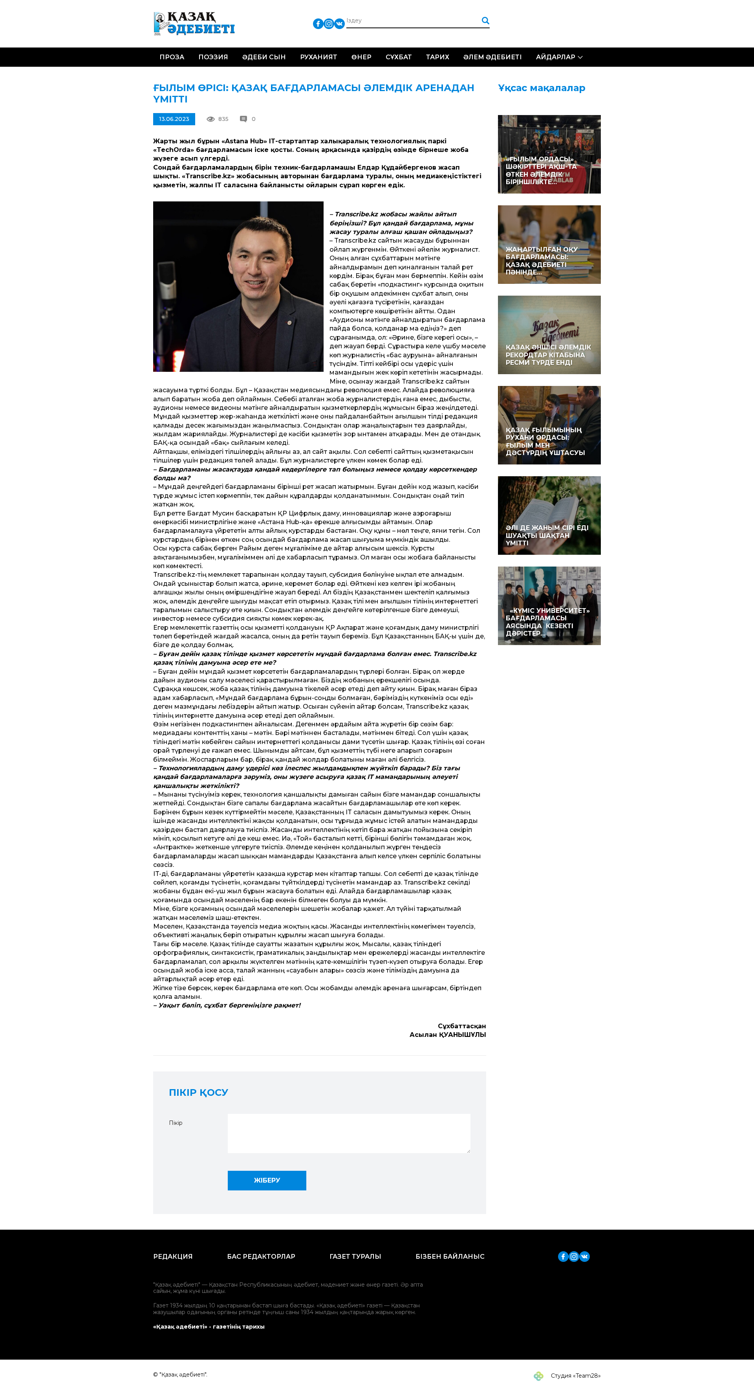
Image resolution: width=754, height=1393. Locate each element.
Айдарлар (555, 57)
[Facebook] (318, 23)
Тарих (437, 57)
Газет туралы (355, 1256)
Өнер (361, 57)
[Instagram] (329, 23)
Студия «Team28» (575, 1375)
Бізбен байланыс (450, 1256)
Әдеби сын (264, 57)
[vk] (339, 23)
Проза (171, 57)
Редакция (173, 1256)
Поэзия (213, 57)
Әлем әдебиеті (492, 57)
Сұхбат (399, 57)
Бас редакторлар (261, 1256)
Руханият (318, 57)
